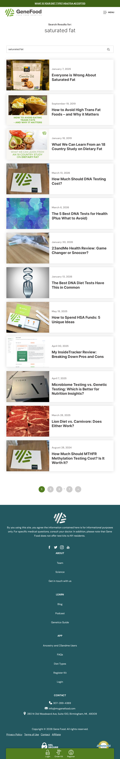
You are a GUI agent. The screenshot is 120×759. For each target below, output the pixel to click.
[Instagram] (63, 547)
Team (60, 563)
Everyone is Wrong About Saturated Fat (74, 77)
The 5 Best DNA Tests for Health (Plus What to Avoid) (80, 216)
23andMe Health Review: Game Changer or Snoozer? (79, 250)
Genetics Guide (60, 622)
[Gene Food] (23, 12)
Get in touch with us (60, 581)
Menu (111, 12)
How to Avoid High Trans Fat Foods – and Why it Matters (76, 112)
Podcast (60, 613)
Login (60, 681)
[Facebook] (51, 547)
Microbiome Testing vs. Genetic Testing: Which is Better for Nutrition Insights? (79, 389)
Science (60, 572)
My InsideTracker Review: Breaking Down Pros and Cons (78, 354)
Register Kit (60, 672)
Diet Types (60, 663)
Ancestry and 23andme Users (60, 645)
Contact (45, 734)
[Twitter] (57, 547)
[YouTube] (69, 547)
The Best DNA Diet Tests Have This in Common (78, 285)
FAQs (60, 654)
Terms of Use (31, 734)
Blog (60, 604)
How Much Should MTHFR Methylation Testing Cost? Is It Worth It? (78, 458)
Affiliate (56, 734)
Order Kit (59, 756)
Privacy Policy (14, 734)
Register (71, 756)
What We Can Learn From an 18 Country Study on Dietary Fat (78, 146)
